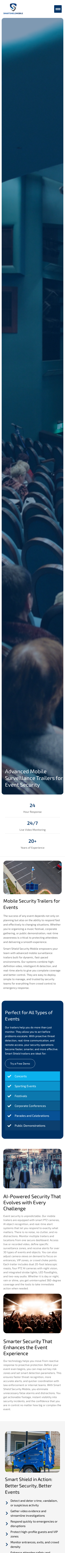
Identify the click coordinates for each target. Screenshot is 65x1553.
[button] (58, 9)
